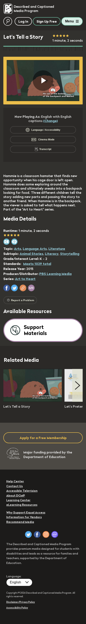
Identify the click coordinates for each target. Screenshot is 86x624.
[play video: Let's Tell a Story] (32, 400)
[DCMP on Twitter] (28, 534)
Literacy (51, 254)
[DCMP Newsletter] (54, 534)
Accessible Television (22, 491)
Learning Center (18, 500)
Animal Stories (31, 254)
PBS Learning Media (55, 274)
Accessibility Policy (17, 607)
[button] (6, 288)
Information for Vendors (24, 517)
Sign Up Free (47, 21)
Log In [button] (23, 21)
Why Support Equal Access (25, 512)
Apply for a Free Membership (43, 438)
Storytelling (69, 254)
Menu (69, 21)
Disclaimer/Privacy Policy (20, 602)
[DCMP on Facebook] (37, 534)
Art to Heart (25, 279)
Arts (17, 249)
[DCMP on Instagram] (46, 534)
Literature (56, 249)
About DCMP (15, 495)
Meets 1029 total (37, 264)
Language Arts (35, 249)
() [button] (50, 121)
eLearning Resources (21, 505)
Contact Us (14, 486)
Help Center (15, 481)
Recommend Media (20, 522)
